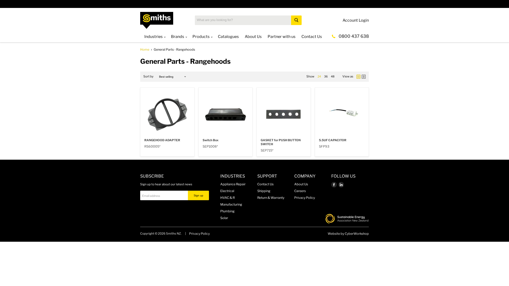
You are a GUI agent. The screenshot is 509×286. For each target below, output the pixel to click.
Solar (224, 218)
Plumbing (227, 211)
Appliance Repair (233, 184)
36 (326, 76)
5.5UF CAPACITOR (332, 140)
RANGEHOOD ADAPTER (162, 140)
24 (319, 76)
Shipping (263, 191)
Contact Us (265, 184)
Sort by (148, 76)
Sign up (198, 195)
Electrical (227, 191)
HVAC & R (227, 198)
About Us (301, 184)
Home (144, 49)
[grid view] (358, 77)
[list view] (364, 77)
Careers (300, 191)
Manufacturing (231, 204)
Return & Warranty (270, 198)
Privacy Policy (304, 198)
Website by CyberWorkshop (348, 234)
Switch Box (211, 140)
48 (332, 76)
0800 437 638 (354, 36)
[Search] (296, 20)
